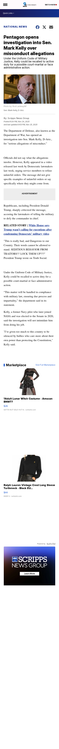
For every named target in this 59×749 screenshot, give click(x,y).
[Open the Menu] (5, 4)
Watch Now (50, 5)
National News (15, 26)
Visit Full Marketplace (45, 365)
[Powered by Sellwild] (51, 544)
